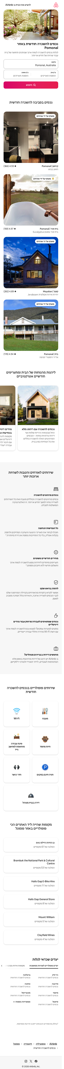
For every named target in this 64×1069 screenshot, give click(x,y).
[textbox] (44, 76)
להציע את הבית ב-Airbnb (18, 4)
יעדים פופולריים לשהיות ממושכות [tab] (43, 965)
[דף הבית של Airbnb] (56, 5)
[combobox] (31, 65)
